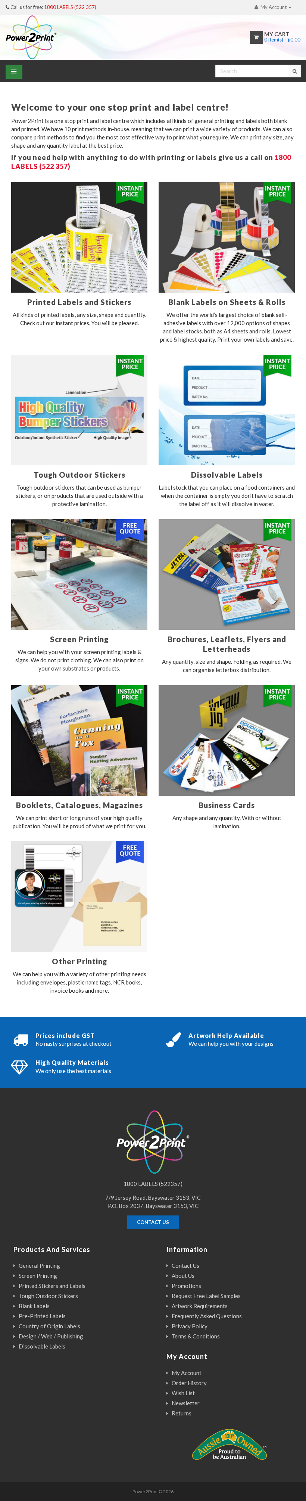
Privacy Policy (189, 1326)
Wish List (183, 1393)
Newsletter (186, 1403)
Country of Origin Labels (49, 1326)
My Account (187, 1372)
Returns (181, 1413)
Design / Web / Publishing (51, 1336)
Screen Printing (38, 1275)
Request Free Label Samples (206, 1295)
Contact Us (185, 1265)
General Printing (39, 1265)
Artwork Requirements (200, 1306)
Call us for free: (53, 7)
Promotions (186, 1285)
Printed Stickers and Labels (52, 1285)
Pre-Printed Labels (42, 1316)
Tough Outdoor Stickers (48, 1295)
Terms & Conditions (196, 1336)
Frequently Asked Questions (207, 1316)
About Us (183, 1275)
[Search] (294, 71)
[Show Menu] (14, 72)
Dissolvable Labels (42, 1346)
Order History (189, 1383)
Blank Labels (34, 1306)
